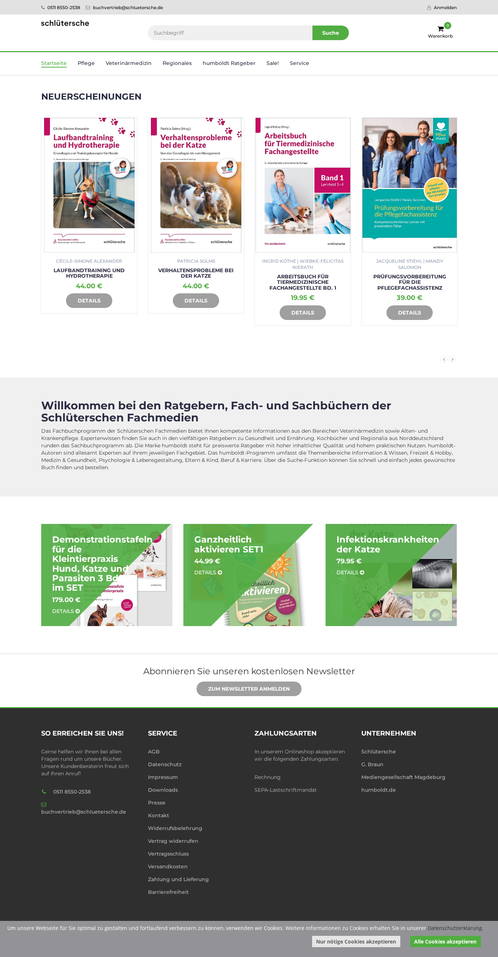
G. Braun (372, 764)
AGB (154, 751)
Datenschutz (165, 764)
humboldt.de (378, 790)
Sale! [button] (272, 63)
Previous (443, 359)
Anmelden (445, 7)
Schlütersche (378, 751)
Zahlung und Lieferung (178, 879)
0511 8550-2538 (63, 7)
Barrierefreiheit (168, 892)
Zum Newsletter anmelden (249, 689)
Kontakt (158, 815)
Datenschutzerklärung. (455, 928)
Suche (330, 33)
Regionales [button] (177, 63)
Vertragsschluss (168, 853)
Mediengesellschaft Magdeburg (403, 777)
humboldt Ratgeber (229, 63)
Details (89, 300)
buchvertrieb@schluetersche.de (127, 7)
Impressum (163, 777)
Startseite (54, 63)
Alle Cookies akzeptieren (445, 941)
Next (452, 359)
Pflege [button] (86, 63)
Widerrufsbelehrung (175, 828)
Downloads (163, 790)
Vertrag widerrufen (173, 841)
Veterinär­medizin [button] (129, 63)
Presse (157, 802)
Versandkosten (168, 866)
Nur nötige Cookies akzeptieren (356, 941)
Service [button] (299, 63)
